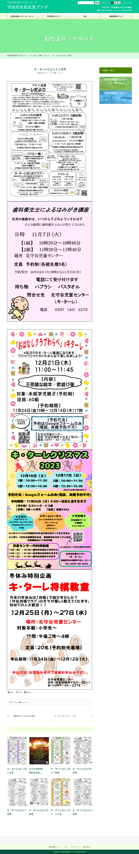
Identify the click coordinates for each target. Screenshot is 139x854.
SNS (85, 16)
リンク (66, 847)
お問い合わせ (86, 847)
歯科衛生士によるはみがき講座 (24, 716)
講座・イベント (58, 73)
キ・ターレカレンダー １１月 (65, 716)
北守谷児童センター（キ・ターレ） (23, 16)
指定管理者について (116, 16)
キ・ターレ (49, 73)
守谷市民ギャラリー (54, 16)
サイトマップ (127, 2)
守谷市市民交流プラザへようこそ (21, 2)
